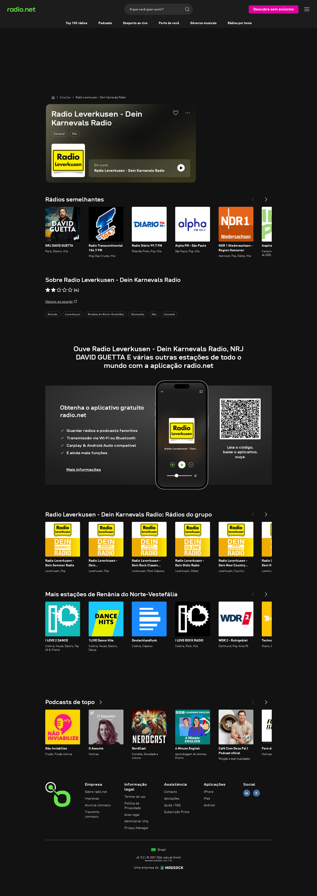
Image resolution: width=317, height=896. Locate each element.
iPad (207, 798)
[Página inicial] (53, 97)
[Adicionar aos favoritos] (175, 112)
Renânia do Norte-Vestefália (106, 314)
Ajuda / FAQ (172, 805)
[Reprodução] (181, 168)
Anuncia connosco (98, 805)
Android (209, 805)
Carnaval (59, 134)
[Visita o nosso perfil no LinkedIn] (247, 793)
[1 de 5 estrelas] (48, 290)
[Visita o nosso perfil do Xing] (256, 793)
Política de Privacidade (132, 806)
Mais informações (83, 469)
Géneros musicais (203, 23)
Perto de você (169, 23)
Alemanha (137, 314)
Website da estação (59, 301)
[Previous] (252, 197)
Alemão (53, 314)
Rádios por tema (240, 23)
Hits (74, 134)
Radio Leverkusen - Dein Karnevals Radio (129, 171)
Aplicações (171, 798)
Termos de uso (135, 796)
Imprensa (92, 798)
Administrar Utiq (136, 821)
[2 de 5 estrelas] (53, 290)
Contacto (170, 792)
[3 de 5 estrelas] (59, 290)
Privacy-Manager (136, 828)
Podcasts (105, 23)
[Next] (266, 197)
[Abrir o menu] (307, 9)
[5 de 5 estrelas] (70, 290)
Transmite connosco (92, 814)
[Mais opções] (187, 113)
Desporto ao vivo (135, 23)
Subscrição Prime (176, 812)
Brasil (161, 849)
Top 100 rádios (76, 23)
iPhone (208, 792)
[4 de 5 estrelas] (64, 290)
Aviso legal (131, 814)
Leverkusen (72, 314)
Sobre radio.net (96, 792)
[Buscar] (187, 9)
